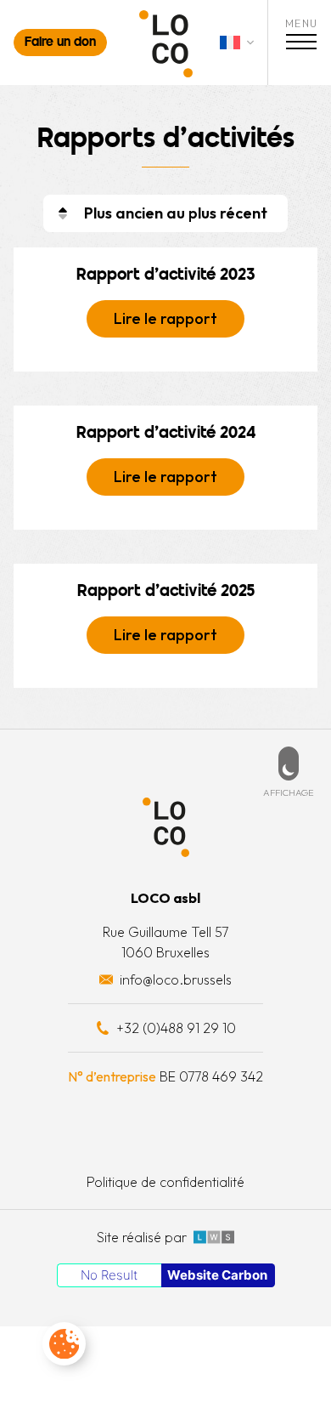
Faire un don (60, 43)
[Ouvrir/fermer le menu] (301, 44)
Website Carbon (217, 1275)
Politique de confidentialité (165, 1181)
